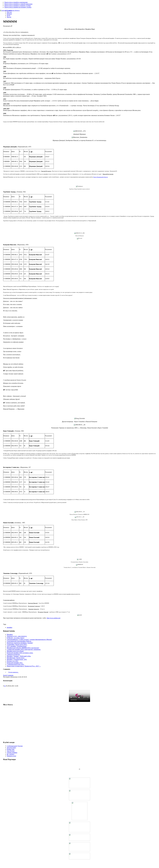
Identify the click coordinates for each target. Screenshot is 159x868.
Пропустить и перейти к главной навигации (18, 4)
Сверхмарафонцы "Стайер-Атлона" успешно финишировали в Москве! (29, 639)
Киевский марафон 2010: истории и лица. (20, 653)
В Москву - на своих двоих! (15, 638)
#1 (5, 686)
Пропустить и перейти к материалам (16, 2)
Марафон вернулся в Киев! (15, 651)
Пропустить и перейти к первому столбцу (17, 5)
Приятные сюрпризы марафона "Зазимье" (20, 643)
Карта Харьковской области (100, 177)
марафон (9, 627)
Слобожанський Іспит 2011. (15, 664)
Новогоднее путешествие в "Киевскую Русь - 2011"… (24, 666)
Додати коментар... (13, 672)
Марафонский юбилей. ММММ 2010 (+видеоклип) (23, 648)
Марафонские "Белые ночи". (16, 658)
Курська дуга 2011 (12, 661)
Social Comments (8, 675)
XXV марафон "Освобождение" (17, 646)
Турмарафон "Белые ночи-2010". (17, 644)
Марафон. (10, 634)
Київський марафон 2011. (15, 663)
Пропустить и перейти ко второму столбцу (17, 7)
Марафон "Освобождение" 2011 (17, 659)
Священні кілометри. (13, 654)
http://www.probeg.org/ (53, 618)
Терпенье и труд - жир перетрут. (17, 636)
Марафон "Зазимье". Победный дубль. (19, 656)
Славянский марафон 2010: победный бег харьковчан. (24, 649)
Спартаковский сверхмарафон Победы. (19, 641)
